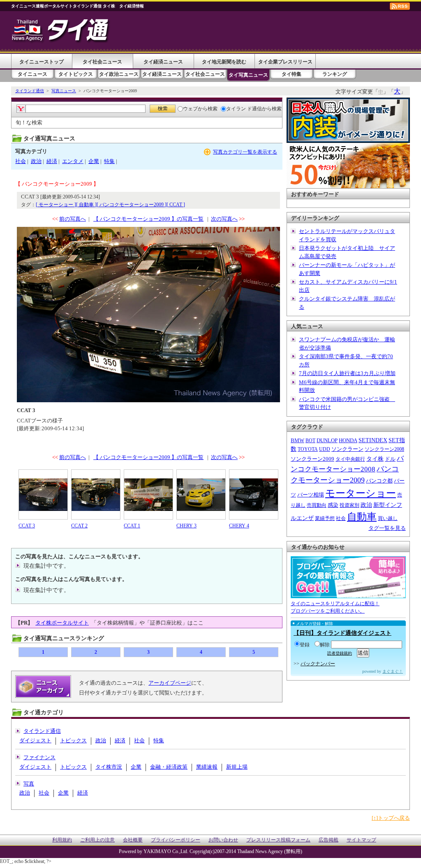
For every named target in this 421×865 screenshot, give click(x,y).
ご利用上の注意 (97, 840)
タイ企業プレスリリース (285, 62)
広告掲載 (328, 840)
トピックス (73, 740)
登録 (305, 645)
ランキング (334, 74)
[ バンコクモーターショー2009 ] (132, 205)
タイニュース (32, 74)
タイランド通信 (29, 91)
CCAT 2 (79, 526)
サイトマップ (361, 840)
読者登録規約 (339, 653)
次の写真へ (224, 219)
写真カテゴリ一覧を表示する (245, 152)
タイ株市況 (108, 767)
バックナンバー (318, 664)
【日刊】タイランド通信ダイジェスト (342, 633)
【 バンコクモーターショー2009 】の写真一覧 (148, 219)
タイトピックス (75, 74)
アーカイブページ (169, 683)
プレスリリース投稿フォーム (278, 840)
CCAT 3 (27, 526)
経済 (51, 161)
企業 (93, 161)
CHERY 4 (239, 526)
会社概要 (133, 840)
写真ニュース (63, 91)
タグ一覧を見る (387, 528)
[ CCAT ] (176, 205)
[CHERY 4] (253, 494)
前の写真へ (72, 219)
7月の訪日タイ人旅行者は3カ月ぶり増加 (347, 373)
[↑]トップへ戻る (391, 818)
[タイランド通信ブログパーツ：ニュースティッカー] (348, 594)
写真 (28, 784)
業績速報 (206, 767)
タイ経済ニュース (163, 62)
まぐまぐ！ (392, 671)
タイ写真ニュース (248, 75)
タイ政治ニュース (119, 74)
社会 (20, 161)
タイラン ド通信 (244, 109)
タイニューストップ (41, 62)
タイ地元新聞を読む (224, 62)
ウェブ (190, 109)
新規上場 (237, 767)
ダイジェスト (35, 740)
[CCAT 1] (148, 494)
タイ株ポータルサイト (62, 623)
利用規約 (62, 840)
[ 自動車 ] (86, 205)
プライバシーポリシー (175, 840)
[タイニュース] (61, 43)
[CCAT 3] (43, 494)
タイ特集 (291, 74)
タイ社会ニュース (102, 62)
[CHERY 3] (201, 494)
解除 (325, 645)
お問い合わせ (223, 840)
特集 (109, 161)
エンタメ (72, 161)
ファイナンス (39, 757)
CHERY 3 (186, 526)
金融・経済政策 (168, 767)
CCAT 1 (132, 526)
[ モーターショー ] (56, 205)
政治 (36, 161)
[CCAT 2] (95, 494)
